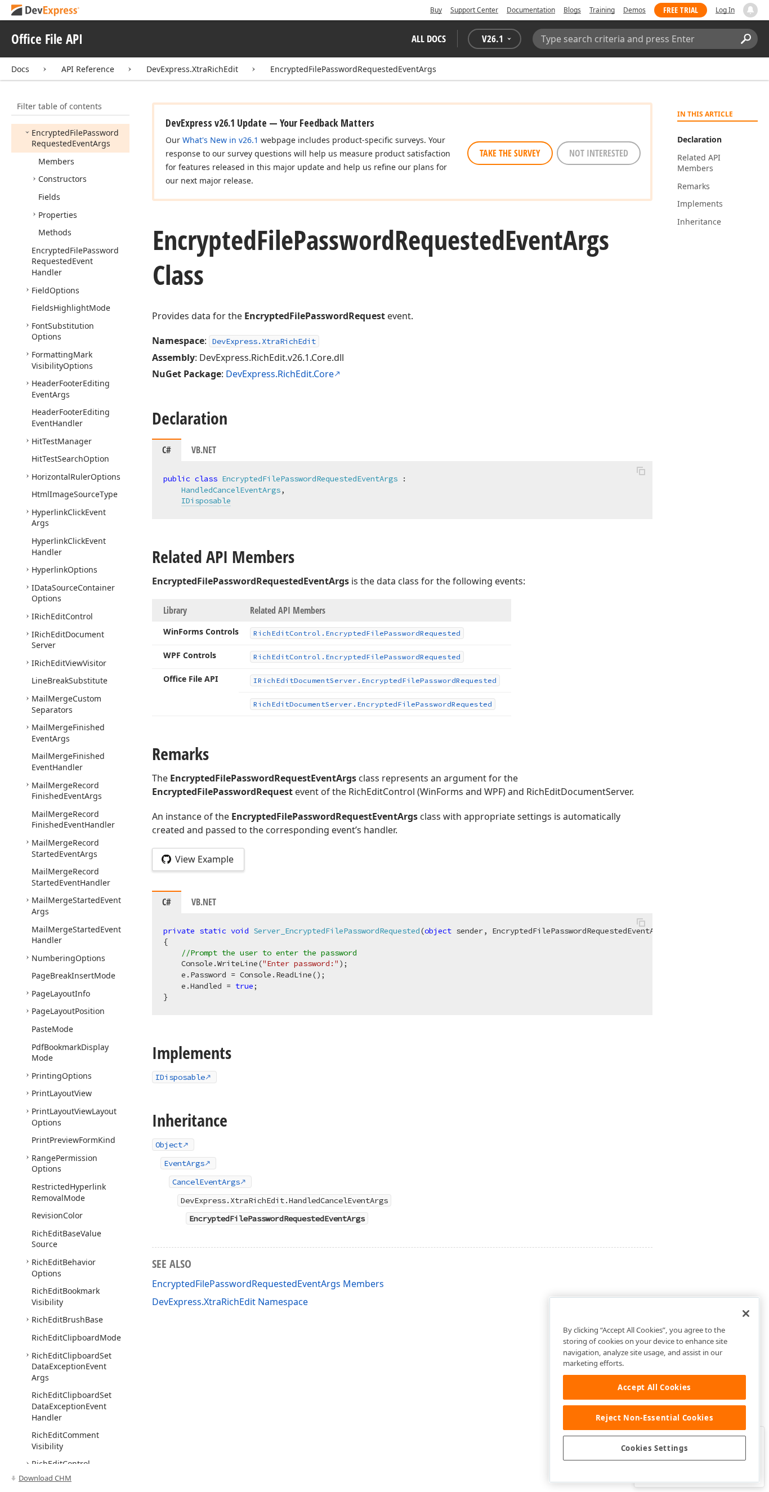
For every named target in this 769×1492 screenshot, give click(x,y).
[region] (654, 1390)
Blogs (572, 10)
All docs (429, 38)
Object (168, 1145)
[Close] (746, 1313)
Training (602, 10)
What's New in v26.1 (220, 140)
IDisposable (206, 500)
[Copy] (640, 470)
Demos (634, 10)
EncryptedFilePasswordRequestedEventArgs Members (268, 1283)
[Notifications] (750, 10)
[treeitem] (75, 138)
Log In (725, 10)
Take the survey (510, 153)
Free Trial (680, 10)
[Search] (746, 39)
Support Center (474, 10)
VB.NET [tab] (203, 450)
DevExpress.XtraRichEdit (192, 69)
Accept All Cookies (654, 1387)
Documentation (531, 10)
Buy (436, 10)
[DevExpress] (45, 11)
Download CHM (45, 1478)
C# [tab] (166, 450)
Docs (20, 69)
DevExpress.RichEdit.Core (280, 374)
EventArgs (184, 1163)
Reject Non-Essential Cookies (654, 1418)
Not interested (598, 153)
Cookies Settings (654, 1448)
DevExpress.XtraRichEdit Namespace (230, 1302)
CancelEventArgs (206, 1182)
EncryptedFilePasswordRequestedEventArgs (353, 69)
